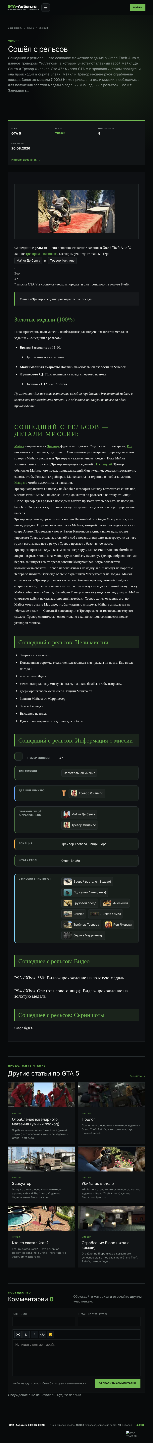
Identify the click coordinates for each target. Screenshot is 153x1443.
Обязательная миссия (79, 773)
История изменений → (26, 159)
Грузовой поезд (85, 903)
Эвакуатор (21, 1183)
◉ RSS (140, 1424)
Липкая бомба (110, 914)
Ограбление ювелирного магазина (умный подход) (35, 1121)
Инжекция (120, 903)
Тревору (53, 446)
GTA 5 (30, 27)
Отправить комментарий (117, 1383)
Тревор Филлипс (62, 260)
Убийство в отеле (98, 1183)
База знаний (15, 27)
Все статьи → (137, 1076)
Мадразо (20, 482)
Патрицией (104, 464)
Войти (137, 7)
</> (42, 1335)
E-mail (93, 1313)
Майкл (19, 446)
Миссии (43, 27)
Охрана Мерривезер (88, 935)
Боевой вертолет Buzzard (92, 881)
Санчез (79, 914)
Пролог (88, 1119)
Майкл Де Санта (28, 260)
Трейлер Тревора (86, 924)
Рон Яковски (122, 924)
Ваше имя (20, 1313)
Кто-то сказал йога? (30, 1243)
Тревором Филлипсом (41, 253)
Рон (129, 446)
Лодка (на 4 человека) (90, 892)
